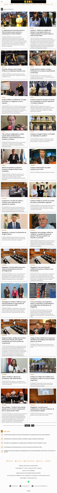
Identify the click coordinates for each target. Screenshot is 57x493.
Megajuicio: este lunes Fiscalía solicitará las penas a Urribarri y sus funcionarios (41, 269)
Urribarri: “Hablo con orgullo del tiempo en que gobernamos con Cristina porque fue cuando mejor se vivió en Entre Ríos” (41, 32)
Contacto (40, 461)
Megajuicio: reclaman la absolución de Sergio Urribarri (14, 233)
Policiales (17, 4)
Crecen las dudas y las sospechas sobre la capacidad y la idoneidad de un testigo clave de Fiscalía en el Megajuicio (42, 304)
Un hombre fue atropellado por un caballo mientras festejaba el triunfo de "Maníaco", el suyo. (25, 443)
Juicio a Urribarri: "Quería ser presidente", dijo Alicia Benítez (11, 377)
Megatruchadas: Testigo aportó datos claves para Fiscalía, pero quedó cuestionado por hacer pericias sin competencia (14, 340)
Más (52, 4)
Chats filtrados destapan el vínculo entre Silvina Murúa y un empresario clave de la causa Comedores (27, 434)
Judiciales (28, 4)
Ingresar (48, 461)
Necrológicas (46, 4)
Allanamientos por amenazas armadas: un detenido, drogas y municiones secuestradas (24, 438)
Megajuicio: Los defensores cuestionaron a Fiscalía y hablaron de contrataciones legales (42, 409)
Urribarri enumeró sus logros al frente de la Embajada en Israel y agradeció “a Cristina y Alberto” (42, 101)
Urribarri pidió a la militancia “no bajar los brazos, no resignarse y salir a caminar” (14, 101)
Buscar (6, 4)
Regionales (34, 4)
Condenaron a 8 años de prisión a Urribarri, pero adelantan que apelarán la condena (12, 202)
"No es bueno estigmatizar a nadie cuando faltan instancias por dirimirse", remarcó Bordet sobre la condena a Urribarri (13, 136)
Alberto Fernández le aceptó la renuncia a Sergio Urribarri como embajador (12, 169)
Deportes (40, 4)
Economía (4, 299)
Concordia (11, 4)
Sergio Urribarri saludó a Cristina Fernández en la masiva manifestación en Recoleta (42, 71)
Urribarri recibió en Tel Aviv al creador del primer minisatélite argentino (42, 201)
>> (32, 425)
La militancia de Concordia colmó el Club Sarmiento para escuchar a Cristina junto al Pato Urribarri (13, 32)
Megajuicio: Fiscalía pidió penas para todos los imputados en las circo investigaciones (13, 269)
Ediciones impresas (30, 461)
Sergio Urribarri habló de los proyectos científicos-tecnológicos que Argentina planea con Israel (42, 339)
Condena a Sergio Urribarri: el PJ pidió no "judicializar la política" (42, 135)
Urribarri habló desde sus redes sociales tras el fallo (40, 168)
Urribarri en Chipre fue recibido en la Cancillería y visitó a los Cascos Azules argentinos (42, 378)
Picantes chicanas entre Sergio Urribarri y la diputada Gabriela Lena (13, 70)
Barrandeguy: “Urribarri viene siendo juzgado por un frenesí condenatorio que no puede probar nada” (13, 409)
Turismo (23, 4)
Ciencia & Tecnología (35, 198)
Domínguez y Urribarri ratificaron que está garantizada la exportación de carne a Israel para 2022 (14, 303)
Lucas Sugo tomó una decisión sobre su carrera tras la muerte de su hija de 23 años (23, 447)
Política (3, 28)
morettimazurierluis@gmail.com (41, 486)
